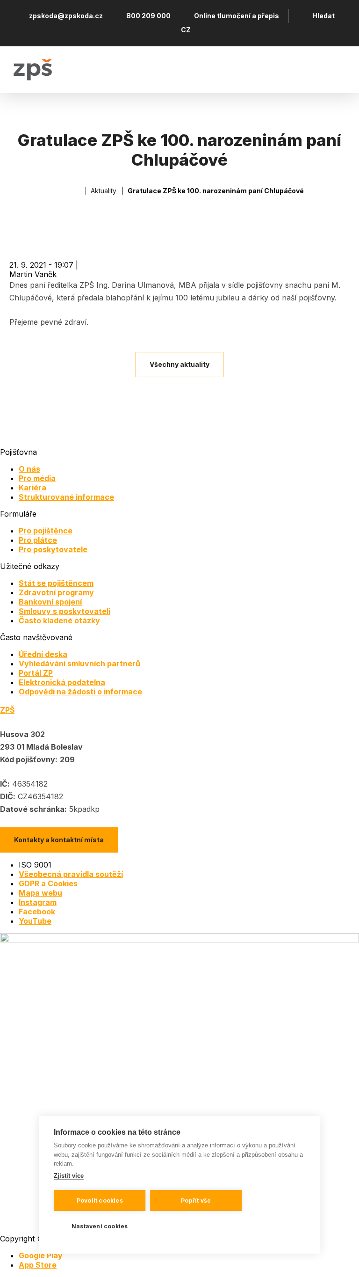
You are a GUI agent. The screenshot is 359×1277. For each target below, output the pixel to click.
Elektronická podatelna (62, 682)
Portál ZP (36, 673)
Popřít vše (196, 1200)
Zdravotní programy (56, 592)
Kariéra (32, 487)
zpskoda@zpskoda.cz (66, 16)
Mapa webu (40, 893)
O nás (29, 469)
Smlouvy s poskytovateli (64, 611)
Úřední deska (43, 654)
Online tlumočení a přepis (236, 16)
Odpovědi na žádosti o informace (80, 691)
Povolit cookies (100, 1200)
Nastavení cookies (100, 1226)
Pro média (37, 478)
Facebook (37, 911)
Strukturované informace (66, 497)
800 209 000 (148, 16)
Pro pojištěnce (45, 530)
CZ (186, 30)
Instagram (38, 902)
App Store (38, 1265)
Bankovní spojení (50, 601)
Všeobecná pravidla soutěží (71, 874)
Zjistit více (69, 1175)
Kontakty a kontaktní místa (59, 840)
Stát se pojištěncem (56, 583)
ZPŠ (7, 710)
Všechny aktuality (179, 364)
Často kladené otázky (59, 620)
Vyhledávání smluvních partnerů (79, 663)
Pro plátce (38, 540)
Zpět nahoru (340, 1258)
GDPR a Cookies (48, 883)
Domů (76, 191)
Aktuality (103, 191)
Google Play (41, 1255)
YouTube (35, 921)
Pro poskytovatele (53, 549)
